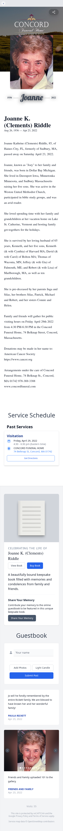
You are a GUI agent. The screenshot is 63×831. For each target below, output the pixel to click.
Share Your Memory (22, 618)
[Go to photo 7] (32, 768)
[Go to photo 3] (24, 768)
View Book (16, 565)
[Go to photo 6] (30, 768)
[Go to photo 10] (38, 768)
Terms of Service (41, 816)
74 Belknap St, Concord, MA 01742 (33, 451)
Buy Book (35, 565)
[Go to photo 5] (28, 768)
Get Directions (31, 458)
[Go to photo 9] (36, 768)
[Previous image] (7, 750)
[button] (31, 750)
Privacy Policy (22, 816)
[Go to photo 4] (26, 768)
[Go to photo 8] (34, 768)
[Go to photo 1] (20, 768)
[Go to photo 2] (22, 768)
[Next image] (56, 750)
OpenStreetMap (35, 821)
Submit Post (31, 675)
